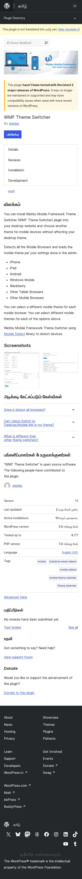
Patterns (49, 738)
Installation (16, 170)
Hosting (9, 731)
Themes (49, 725)
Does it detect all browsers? (24, 410)
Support (10, 758)
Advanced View (15, 597)
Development (18, 180)
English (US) (70, 552)
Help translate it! (69, 29)
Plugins (48, 731)
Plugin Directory (14, 18)
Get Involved (52, 752)
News (8, 725)
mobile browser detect (62, 561)
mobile (42, 561)
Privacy (9, 738)
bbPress (12, 800)
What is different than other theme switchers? (21, 438)
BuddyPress (15, 807)
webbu (14, 123)
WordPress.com (17, 785)
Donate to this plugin (19, 693)
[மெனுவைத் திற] (75, 6)
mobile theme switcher (62, 577)
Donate (50, 766)
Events (48, 758)
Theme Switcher (66, 585)
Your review (12, 627)
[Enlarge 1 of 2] (34, 357)
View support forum (18, 657)
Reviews (14, 160)
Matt (9, 793)
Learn (8, 752)
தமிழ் (16, 825)
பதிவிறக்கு (13, 134)
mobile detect (68, 569)
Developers (12, 766)
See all (73, 627)
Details (13, 149)
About (8, 717)
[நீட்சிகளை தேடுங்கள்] (46, 43)
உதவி (11, 191)
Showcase (50, 717)
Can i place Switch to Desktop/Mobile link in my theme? (29, 423)
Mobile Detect (14, 334)
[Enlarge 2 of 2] (73, 357)
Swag (49, 773)
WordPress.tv (16, 773)
